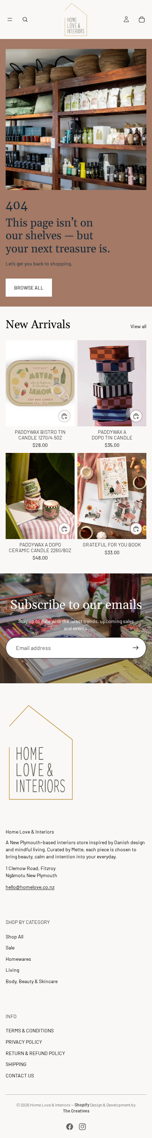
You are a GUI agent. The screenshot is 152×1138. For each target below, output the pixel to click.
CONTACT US (20, 1075)
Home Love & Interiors (50, 1104)
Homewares (18, 959)
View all (138, 326)
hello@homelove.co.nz (30, 887)
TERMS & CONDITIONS (30, 1030)
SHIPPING (16, 1064)
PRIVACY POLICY (24, 1042)
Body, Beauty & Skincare (32, 981)
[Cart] (142, 19)
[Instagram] (82, 1126)
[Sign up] (135, 647)
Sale (10, 947)
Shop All (14, 937)
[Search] (25, 19)
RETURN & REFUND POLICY (35, 1053)
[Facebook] (69, 1126)
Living (12, 970)
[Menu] (10, 19)
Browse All (28, 288)
